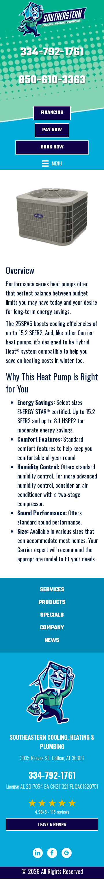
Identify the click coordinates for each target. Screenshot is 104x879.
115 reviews (59, 812)
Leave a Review (52, 824)
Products (52, 602)
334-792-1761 (52, 52)
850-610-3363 (52, 80)
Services (52, 589)
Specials (52, 615)
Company (52, 627)
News (52, 640)
